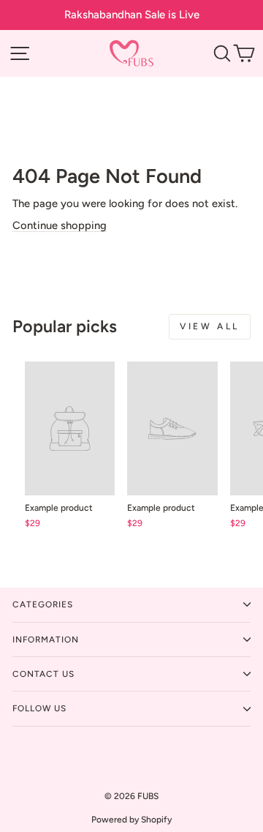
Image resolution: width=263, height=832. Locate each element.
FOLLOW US (39, 708)
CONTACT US (43, 674)
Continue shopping (59, 225)
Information (45, 639)
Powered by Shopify (131, 819)
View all (210, 326)
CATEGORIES (42, 604)
